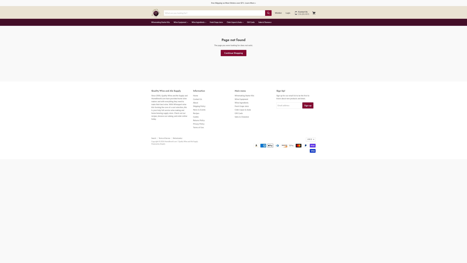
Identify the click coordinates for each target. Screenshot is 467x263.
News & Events (199, 110)
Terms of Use (198, 127)
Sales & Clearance (264, 22)
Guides (196, 117)
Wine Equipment (180, 22)
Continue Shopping (233, 53)
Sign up (307, 105)
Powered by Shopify (158, 144)
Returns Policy (199, 120)
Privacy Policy (198, 124)
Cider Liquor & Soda (234, 22)
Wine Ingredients (198, 22)
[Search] (268, 13)
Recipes (196, 113)
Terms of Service (164, 138)
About (195, 103)
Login (288, 13)
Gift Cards (251, 22)
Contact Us (197, 99)
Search (153, 138)
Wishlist (278, 13)
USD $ (309, 139)
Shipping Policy (199, 106)
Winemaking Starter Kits (160, 22)
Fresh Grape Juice (216, 22)
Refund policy (177, 138)
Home (195, 95)
